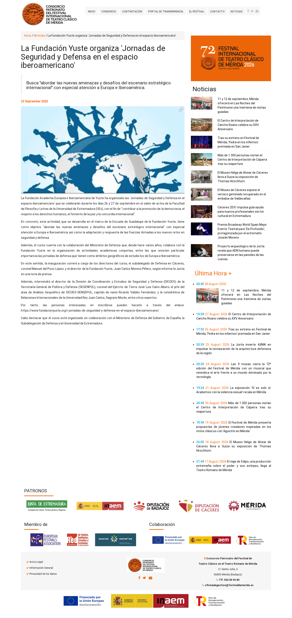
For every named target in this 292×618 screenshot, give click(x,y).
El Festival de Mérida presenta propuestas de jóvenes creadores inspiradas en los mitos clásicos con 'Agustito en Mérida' (233, 427)
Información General (41, 567)
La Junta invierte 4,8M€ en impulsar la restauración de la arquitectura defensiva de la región (233, 349)
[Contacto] (256, 11)
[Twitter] (252, 11)
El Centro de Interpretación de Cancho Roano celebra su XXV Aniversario (238, 125)
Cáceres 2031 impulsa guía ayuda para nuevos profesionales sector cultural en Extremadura (241, 212)
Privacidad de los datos (43, 573)
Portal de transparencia (165, 11)
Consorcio (108, 11)
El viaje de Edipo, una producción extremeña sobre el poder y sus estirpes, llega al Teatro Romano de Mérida (233, 466)
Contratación (132, 11)
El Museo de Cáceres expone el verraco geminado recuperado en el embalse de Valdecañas (242, 194)
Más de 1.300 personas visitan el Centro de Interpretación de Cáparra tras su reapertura (242, 160)
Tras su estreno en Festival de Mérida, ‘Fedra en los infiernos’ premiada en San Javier (238, 142)
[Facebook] (248, 11)
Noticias (236, 11)
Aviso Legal (36, 561)
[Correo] (150, 577)
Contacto (217, 11)
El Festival (196, 11)
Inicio (91, 11)
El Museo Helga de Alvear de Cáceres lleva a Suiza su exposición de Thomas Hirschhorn (243, 177)
